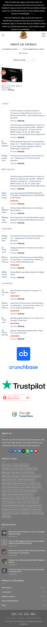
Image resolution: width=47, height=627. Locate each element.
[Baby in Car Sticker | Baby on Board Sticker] (12, 74)
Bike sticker (6, 472)
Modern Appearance (9, 502)
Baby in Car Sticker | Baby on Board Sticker (12, 87)
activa (9, 465)
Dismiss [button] (33, 13)
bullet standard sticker (9, 480)
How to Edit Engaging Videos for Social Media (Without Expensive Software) (26, 542)
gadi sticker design (8, 498)
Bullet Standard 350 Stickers (31, 476)
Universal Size (36, 509)
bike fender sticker (31, 469)
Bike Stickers (7, 587)
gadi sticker (29, 494)
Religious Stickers (8, 596)
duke (4, 487)
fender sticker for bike (34, 487)
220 (3, 465)
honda (33, 498)
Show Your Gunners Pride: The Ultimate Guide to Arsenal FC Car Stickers (27, 551)
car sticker (32, 483)
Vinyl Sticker (26, 513)
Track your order (33, 618)
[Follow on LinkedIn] (32, 451)
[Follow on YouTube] (36, 451)
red (25, 502)
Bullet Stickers (7, 483)
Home (19, 49)
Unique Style (26, 509)
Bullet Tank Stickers (20, 483)
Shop (4, 605)
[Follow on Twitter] (19, 451)
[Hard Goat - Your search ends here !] (23, 35)
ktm (38, 498)
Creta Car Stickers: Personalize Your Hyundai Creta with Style (26, 570)
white (34, 513)
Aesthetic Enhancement (21, 465)
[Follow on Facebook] (11, 451)
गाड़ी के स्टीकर (6, 516)
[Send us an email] (23, 451)
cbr (39, 483)
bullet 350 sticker (28, 472)
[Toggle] (44, 587)
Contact (21, 618)
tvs (18, 509)
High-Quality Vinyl (23, 498)
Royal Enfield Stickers (10, 601)
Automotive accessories (10, 469)
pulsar (20, 502)
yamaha (40, 513)
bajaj (21, 469)
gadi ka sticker (7, 494)
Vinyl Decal (16, 513)
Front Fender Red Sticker (28, 491)
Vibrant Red (6, 513)
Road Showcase (33, 502)
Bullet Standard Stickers (27, 480)
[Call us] (28, 451)
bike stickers (16, 472)
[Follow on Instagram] (15, 451)
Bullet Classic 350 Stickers (11, 476)
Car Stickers (6, 592)
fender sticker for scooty (10, 491)
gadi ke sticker (18, 494)
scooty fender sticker (35, 505)
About (13, 618)
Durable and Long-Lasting (16, 487)
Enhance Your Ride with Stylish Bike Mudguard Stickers (27, 561)
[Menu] (3, 35)
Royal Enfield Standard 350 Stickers (14, 505)
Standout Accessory (8, 509)
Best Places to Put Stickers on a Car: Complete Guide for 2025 (27, 533)
